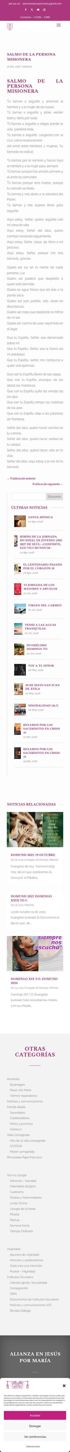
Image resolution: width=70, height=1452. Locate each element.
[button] (64, 1386)
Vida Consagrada (18, 1135)
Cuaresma (17, 1192)
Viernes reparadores (23, 1096)
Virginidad (13, 1249)
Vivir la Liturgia (16, 1175)
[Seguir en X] (32, 9)
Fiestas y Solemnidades (26, 1197)
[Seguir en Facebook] (25, 9)
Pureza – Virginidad (22, 1271)
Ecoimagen (17, 1084)
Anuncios (13, 1079)
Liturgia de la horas (22, 1209)
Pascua (14, 1220)
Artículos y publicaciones (26, 1260)
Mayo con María (20, 1090)
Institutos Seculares (20, 1277)
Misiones (27, 66)
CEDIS (37, 17)
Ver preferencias (35, 1437)
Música (14, 1214)
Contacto (25, 17)
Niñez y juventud (21, 1123)
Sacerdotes (17, 1112)
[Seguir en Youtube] (38, 9)
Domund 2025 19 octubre (33, 855)
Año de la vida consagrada (27, 1140)
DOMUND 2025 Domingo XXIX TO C (31, 898)
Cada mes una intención (26, 1266)
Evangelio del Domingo (36, 859)
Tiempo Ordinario (21, 1231)
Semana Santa (19, 1225)
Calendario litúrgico (23, 1186)
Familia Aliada (16, 1107)
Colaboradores (20, 1118)
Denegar (35, 1426)
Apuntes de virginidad (24, 1254)
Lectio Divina (18, 1203)
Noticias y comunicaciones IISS (31, 1305)
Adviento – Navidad (23, 1181)
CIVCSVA (16, 1146)
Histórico (16, 1129)
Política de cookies (33, 1446)
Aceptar (35, 1415)
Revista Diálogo (20, 1310)
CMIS (47, 17)
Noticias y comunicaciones (25, 1101)
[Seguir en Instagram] (44, 9)
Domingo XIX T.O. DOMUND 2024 (34, 981)
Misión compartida (22, 1151)
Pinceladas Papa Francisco (24, 1157)
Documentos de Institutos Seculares (34, 1299)
